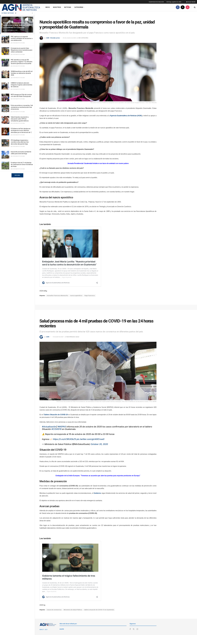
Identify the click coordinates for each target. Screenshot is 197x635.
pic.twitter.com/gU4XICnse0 (90, 439)
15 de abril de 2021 (58, 337)
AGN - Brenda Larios (53, 38)
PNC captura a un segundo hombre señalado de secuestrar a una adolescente (22, 38)
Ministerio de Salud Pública (73, 609)
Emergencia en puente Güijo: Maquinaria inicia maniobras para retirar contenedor (21, 50)
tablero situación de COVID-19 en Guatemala (99, 609)
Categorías (78, 7)
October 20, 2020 (99, 444)
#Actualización (49, 426)
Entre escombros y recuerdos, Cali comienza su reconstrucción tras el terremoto (22, 107)
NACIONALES (70, 337)
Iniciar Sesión (191, 2)
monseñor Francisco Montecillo (57, 295)
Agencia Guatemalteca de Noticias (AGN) (126, 115)
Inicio (47, 7)
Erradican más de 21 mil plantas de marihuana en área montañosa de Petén (22, 164)
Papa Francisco (90, 295)
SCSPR (62, 629)
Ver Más (17, 175)
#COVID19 (56, 429)
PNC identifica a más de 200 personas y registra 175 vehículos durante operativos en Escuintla (21, 61)
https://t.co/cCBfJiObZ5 (64, 439)
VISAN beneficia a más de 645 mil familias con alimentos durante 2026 (21, 73)
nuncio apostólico (76, 295)
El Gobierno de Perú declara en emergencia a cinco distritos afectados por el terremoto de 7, (21, 130)
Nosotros (57, 7)
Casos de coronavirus (54, 609)
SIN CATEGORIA (83, 38)
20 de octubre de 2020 (69, 38)
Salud (77, 337)
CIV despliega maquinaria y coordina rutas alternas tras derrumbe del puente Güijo (20, 142)
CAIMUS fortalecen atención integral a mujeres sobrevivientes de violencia (21, 84)
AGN (47, 337)
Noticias (67, 7)
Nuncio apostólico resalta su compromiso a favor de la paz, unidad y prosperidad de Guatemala (17, 25)
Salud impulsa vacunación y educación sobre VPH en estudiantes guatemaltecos (20, 119)
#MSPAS (62, 426)
